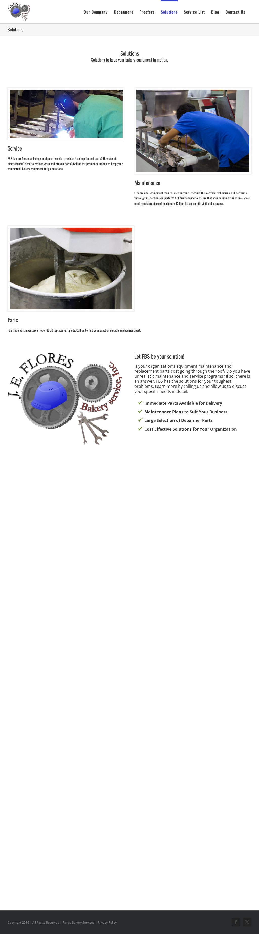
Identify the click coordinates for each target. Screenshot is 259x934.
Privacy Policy (107, 922)
